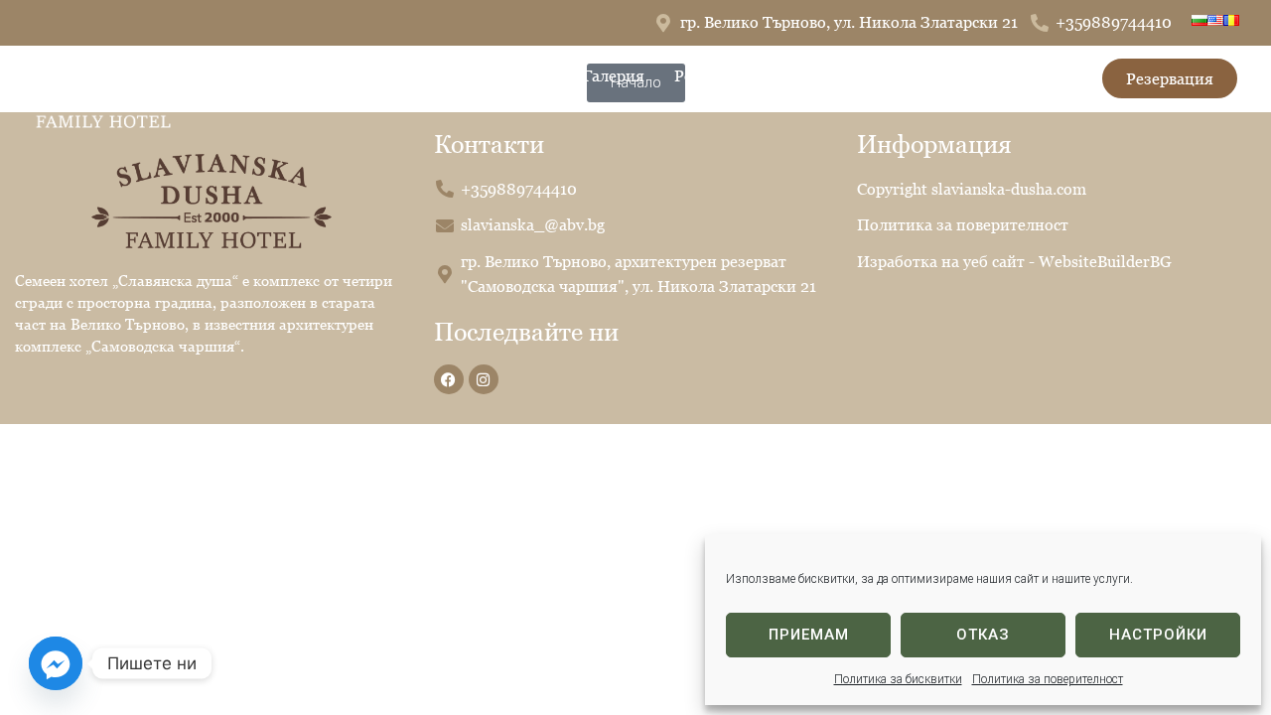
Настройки (1158, 635)
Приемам (809, 635)
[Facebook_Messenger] (55, 663)
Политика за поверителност (1047, 679)
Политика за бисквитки (898, 679)
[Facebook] (449, 379)
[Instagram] (483, 379)
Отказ (983, 635)
